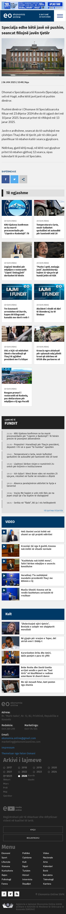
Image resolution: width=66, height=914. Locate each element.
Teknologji (48, 879)
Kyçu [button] (33, 829)
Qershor (7, 796)
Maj (5, 792)
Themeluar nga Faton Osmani (18, 753)
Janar (6, 775)
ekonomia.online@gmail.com (19, 738)
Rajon (4, 875)
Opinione (27, 857)
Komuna (6, 866)
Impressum (8, 747)
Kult (24, 862)
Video (46, 853)
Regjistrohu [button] (33, 838)
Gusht (31, 779)
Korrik (31, 775)
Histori (25, 875)
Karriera (47, 884)
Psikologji (6, 879)
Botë (45, 871)
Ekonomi (6, 853)
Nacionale (48, 857)
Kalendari (48, 866)
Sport (4, 857)
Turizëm (26, 871)
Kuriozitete (7, 871)
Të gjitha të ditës (53, 511)
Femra (5, 884)
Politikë (26, 853)
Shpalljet (26, 884)
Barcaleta (48, 875)
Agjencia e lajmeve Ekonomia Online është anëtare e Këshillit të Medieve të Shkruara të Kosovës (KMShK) (40, 907)
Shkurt (6, 779)
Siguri (25, 866)
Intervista (27, 879)
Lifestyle (6, 862)
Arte (45, 862)
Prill (5, 788)
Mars (6, 783)
